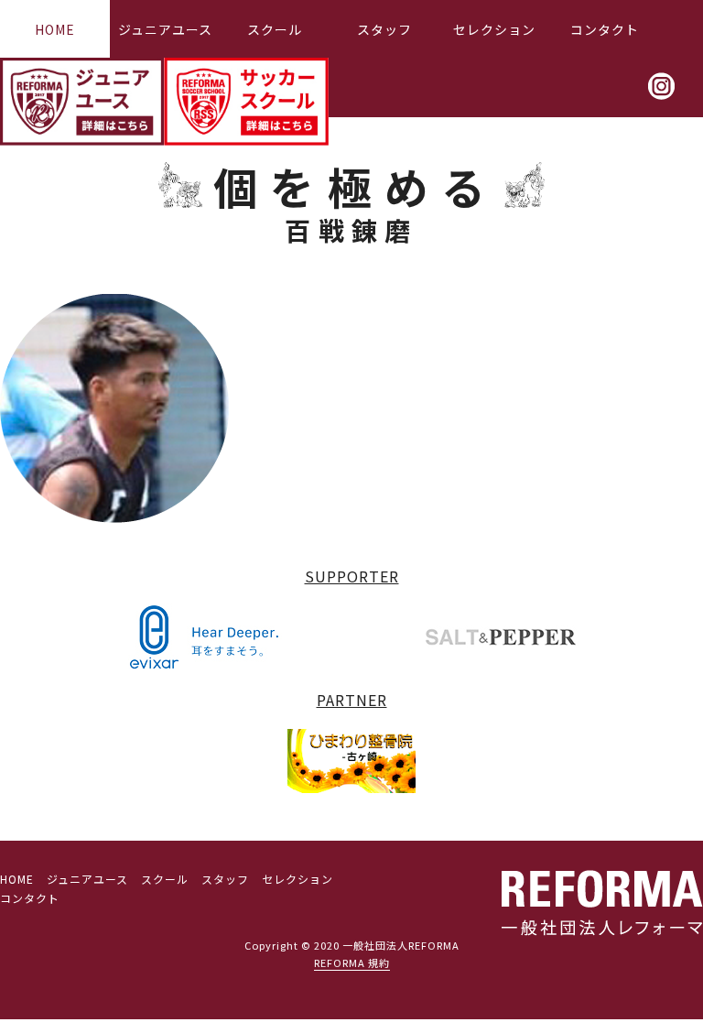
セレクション (494, 29)
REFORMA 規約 (352, 962)
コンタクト (604, 29)
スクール (274, 29)
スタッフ (384, 29)
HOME (55, 29)
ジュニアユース (165, 29)
